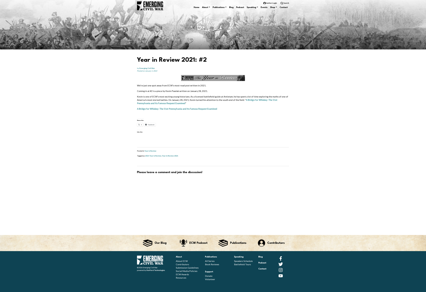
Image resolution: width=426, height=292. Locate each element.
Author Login (271, 3)
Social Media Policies (186, 271)
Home (196, 7)
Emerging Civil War (147, 68)
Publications (219, 7)
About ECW (182, 261)
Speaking (251, 7)
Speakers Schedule (243, 261)
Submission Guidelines (187, 267)
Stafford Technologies (155, 270)
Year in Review (150, 151)
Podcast (240, 7)
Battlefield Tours (242, 264)
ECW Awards (182, 274)
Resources (181, 277)
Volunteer (210, 279)
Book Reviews (212, 264)
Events (264, 7)
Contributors (182, 264)
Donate (208, 276)
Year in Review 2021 (170, 156)
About (205, 7)
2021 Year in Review (153, 156)
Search (286, 3)
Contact (284, 7)
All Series (210, 261)
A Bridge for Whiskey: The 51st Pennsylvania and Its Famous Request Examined (177, 108)
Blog (231, 7)
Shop (272, 7)
